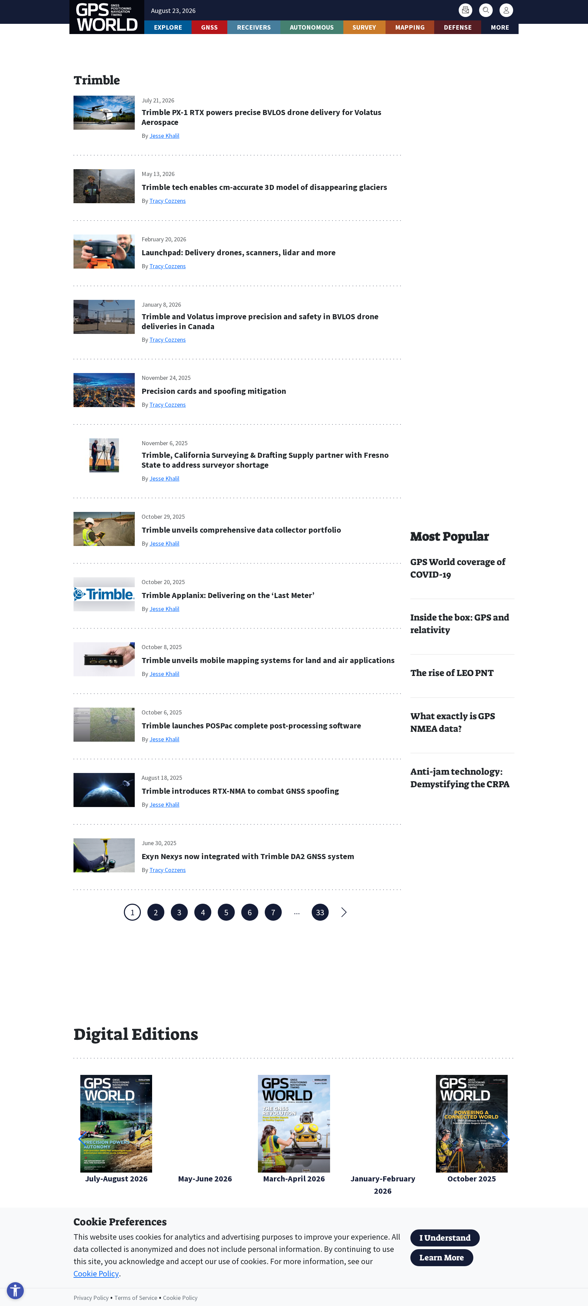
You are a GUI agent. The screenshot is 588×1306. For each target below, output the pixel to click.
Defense (458, 27)
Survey (364, 27)
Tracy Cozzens (167, 201)
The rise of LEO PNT (452, 673)
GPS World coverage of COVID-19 (458, 568)
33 (320, 912)
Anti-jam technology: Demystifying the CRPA (460, 778)
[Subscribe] (465, 10)
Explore (168, 27)
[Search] (486, 10)
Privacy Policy (91, 1298)
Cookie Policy (96, 1273)
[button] (505, 1139)
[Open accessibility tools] (15, 1290)
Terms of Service (135, 1298)
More (500, 27)
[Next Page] (343, 912)
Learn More (442, 1257)
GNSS (209, 27)
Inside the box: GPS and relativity (459, 624)
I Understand (445, 1237)
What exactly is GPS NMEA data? (452, 722)
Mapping (410, 27)
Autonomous (312, 27)
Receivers (254, 27)
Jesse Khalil (164, 136)
